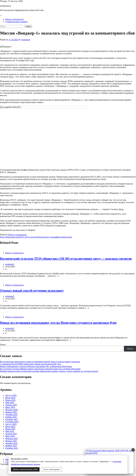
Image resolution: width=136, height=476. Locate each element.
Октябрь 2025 (11, 419)
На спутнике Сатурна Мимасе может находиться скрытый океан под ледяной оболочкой (40, 369)
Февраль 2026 (11, 410)
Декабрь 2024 (11, 443)
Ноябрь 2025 (11, 417)
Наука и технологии (14, 19)
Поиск (3, 344)
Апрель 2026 (11, 405)
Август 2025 (11, 424)
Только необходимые (51, 469)
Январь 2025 (11, 441)
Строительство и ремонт (16, 22)
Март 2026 (10, 407)
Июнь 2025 (10, 429)
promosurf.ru (5, 6)
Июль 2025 (10, 426)
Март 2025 (10, 436)
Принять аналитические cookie (25, 469)
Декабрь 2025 (11, 414)
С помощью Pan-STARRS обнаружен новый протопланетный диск (30, 364)
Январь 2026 (11, 412)
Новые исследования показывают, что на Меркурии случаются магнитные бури (58, 322)
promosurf (25, 40)
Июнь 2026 (10, 400)
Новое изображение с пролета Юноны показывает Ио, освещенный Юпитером (36, 366)
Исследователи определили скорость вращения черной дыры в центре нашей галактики (40, 361)
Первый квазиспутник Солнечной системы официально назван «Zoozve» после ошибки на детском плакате (49, 371)
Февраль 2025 (11, 438)
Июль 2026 (10, 398)
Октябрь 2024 (11, 448)
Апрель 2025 (11, 434)
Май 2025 (9, 431)
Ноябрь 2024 (11, 446)
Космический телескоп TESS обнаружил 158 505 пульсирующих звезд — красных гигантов (66, 258)
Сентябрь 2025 (12, 422)
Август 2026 (11, 395)
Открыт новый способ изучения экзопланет (32, 290)
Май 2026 (9, 402)
